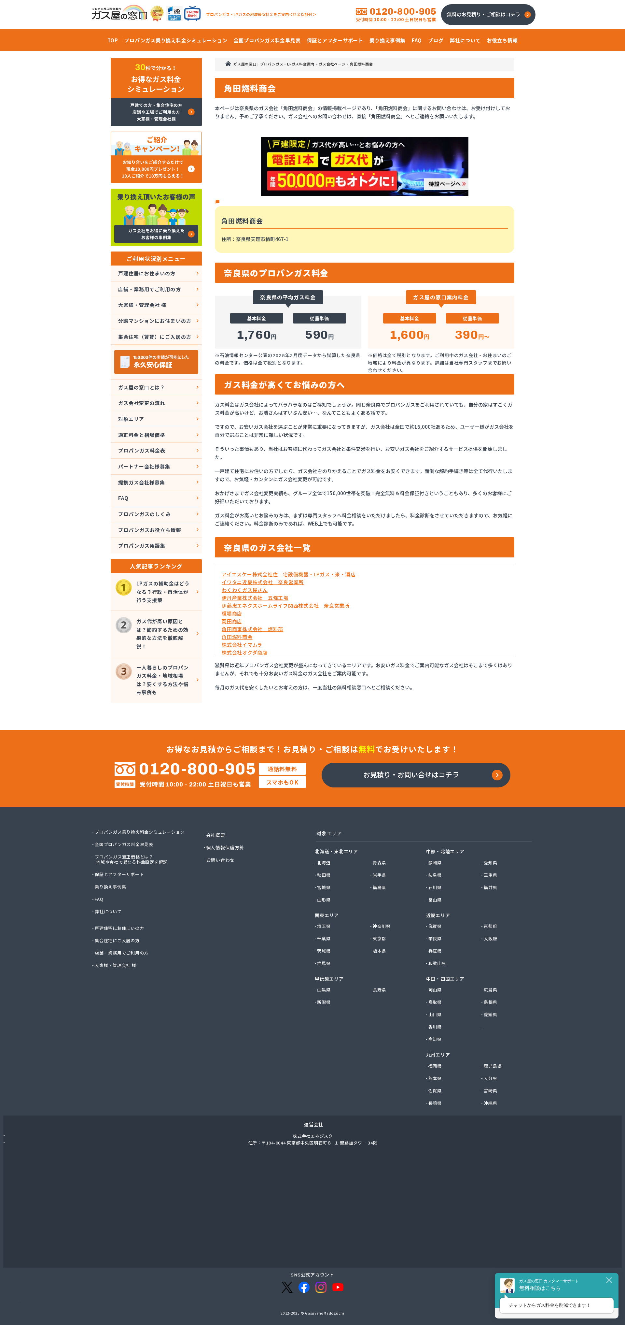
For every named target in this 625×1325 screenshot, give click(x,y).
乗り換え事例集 (110, 886)
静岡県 (435, 862)
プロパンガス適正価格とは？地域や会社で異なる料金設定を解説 (131, 859)
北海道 (324, 862)
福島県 (379, 887)
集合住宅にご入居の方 (117, 940)
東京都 (379, 938)
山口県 (435, 1014)
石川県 (435, 887)
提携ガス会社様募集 (141, 482)
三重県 (490, 875)
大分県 (490, 1078)
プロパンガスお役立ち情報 (149, 529)
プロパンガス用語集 (141, 545)
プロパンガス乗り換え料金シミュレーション (140, 832)
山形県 (324, 899)
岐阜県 (435, 875)
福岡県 (435, 1066)
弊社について (108, 911)
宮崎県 (490, 1090)
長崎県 (435, 1103)
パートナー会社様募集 (144, 466)
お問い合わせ (221, 859)
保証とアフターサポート (119, 874)
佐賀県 (435, 1090)
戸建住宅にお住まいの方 (119, 928)
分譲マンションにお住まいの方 (154, 320)
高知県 (435, 1039)
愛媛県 (490, 1014)
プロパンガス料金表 (141, 450)
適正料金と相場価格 (141, 434)
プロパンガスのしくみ (144, 514)
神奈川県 (382, 926)
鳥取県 (435, 1002)
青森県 (379, 862)
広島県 (490, 989)
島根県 (490, 1002)
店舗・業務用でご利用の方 (149, 289)
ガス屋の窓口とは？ (141, 387)
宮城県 (324, 887)
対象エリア (131, 418)
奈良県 (435, 938)
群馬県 (324, 963)
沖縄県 (490, 1103)
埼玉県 (324, 926)
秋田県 (324, 875)
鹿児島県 (493, 1066)
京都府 (490, 926)
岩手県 (379, 875)
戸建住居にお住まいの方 (147, 273)
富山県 (435, 899)
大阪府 (490, 938)
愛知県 (490, 862)
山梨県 (324, 989)
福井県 (490, 887)
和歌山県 (437, 963)
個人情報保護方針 (225, 847)
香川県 (435, 1027)
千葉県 (324, 938)
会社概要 (216, 835)
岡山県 (435, 989)
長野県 (379, 989)
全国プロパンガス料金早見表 (124, 844)
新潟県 (324, 1002)
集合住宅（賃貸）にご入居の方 (154, 336)
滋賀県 (435, 926)
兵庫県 (435, 951)
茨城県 (324, 951)
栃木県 (379, 951)
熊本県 (435, 1078)
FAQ (123, 498)
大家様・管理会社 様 (142, 304)
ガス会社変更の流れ (141, 402)
